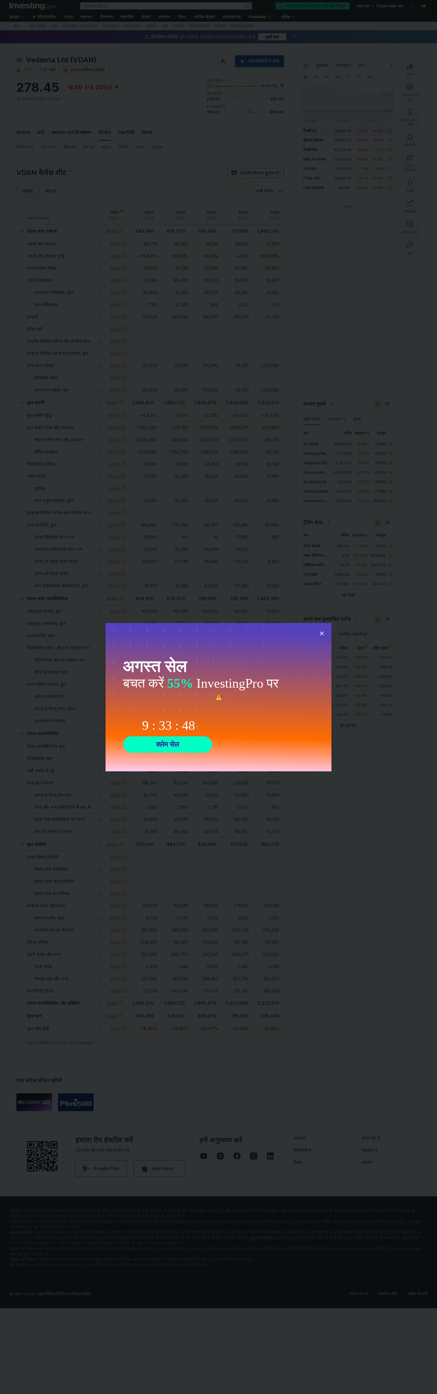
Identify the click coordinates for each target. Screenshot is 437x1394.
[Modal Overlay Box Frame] (218, 697)
